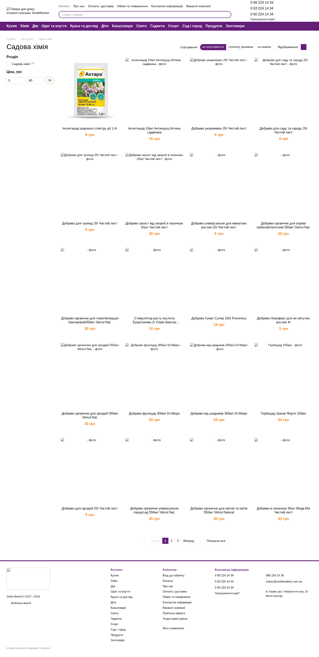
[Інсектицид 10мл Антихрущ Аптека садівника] (154, 90)
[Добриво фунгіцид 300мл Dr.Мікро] (154, 375)
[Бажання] (286, 10)
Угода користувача (175, 618)
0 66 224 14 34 (261, 14)
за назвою (264, 46)
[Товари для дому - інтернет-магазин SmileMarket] (28, 578)
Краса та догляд (84, 26)
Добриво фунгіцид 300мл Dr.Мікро (154, 413)
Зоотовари (235, 26)
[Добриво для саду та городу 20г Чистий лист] (284, 90)
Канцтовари (122, 26)
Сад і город (192, 26)
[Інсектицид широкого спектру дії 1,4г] (90, 90)
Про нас (79, 6)
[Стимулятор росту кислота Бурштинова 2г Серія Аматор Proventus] (154, 280)
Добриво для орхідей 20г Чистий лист (90, 508)
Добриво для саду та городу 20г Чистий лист (283, 130)
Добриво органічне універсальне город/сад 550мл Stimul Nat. (154, 510)
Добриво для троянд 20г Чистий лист (89, 223)
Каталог (64, 6)
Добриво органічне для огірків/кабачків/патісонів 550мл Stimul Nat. (283, 225)
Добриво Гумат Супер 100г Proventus (219, 318)
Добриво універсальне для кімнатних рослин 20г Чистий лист (219, 225)
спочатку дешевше (241, 46)
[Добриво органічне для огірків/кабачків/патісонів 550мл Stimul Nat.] (284, 185)
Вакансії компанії (198, 6)
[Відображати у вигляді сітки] (304, 47)
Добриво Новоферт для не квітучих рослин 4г (283, 320)
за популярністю (213, 46)
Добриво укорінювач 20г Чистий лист (219, 128)
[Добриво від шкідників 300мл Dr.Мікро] (219, 375)
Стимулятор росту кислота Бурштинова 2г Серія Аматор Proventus (154, 322)
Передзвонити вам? (262, 19)
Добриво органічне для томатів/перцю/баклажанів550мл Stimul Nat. (89, 320)
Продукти (214, 26)
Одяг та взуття (54, 26)
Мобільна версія (20, 603)
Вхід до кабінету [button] (173, 575)
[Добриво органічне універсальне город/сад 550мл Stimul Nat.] (154, 470)
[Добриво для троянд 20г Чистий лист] (90, 185)
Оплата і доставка (101, 6)
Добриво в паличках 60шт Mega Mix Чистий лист (283, 510)
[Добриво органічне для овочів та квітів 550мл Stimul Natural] (219, 470)
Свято (141, 26)
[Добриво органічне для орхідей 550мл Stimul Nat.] (90, 375)
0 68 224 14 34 (261, 2)
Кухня (12, 26)
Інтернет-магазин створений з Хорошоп (28, 648)
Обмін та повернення (132, 6)
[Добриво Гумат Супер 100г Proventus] (219, 280)
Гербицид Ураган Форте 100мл (283, 413)
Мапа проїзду (274, 595)
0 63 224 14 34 (261, 8)
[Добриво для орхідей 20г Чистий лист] (90, 470)
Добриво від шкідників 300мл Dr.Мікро (219, 413)
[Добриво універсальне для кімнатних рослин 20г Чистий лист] (219, 185)
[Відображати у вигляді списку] (309, 47)
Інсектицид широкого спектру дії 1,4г (89, 128)
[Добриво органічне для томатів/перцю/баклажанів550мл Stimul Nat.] (90, 280)
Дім (35, 26)
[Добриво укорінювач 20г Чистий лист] (219, 90)
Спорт (173, 26)
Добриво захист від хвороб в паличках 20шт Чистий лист (154, 225)
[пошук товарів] (227, 14)
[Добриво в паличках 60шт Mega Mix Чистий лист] (284, 470)
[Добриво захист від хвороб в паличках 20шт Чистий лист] (154, 185)
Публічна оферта (174, 613)
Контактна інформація (167, 6)
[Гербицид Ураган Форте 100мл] (284, 375)
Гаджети (157, 26)
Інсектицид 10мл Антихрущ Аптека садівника (154, 130)
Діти (105, 26)
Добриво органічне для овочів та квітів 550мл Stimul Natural (218, 510)
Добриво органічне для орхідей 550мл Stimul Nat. (90, 415)
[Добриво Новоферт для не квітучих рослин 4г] (284, 280)
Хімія (24, 26)
